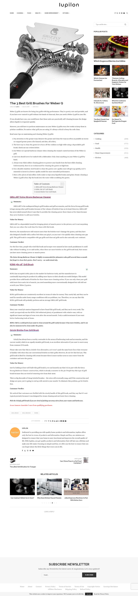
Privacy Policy (50, 587)
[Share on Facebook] (48, 421)
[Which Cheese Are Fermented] (102, 70)
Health (37, 13)
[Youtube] (124, 13)
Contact (39, 587)
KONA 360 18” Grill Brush (44, 189)
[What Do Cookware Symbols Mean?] (120, 93)
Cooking (20, 13)
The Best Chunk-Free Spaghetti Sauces (101, 120)
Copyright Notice (93, 587)
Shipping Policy (71, 590)
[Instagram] (119, 13)
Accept (89, 594)
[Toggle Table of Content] (61, 184)
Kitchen (65, 13)
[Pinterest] (121, 13)
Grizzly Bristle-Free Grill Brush (45, 192)
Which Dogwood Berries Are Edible (109, 61)
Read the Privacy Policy (101, 594)
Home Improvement (51, 13)
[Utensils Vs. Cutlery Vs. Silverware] (102, 93)
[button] (12, 491)
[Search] (127, 13)
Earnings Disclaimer (110, 587)
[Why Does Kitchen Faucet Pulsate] (49, 487)
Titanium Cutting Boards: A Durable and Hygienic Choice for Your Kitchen (120, 81)
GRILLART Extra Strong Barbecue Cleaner (49, 187)
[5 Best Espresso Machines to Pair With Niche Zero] (76, 487)
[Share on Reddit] (57, 421)
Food (29, 13)
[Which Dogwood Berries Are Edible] (111, 47)
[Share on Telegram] (61, 421)
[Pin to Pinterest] (52, 421)
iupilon (17, 106)
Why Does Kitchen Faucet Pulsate (49, 498)
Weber (36, 413)
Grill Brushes (26, 413)
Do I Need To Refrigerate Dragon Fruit (119, 121)
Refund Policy (85, 590)
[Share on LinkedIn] (54, 421)
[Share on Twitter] (50, 421)
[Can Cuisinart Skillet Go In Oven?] (22, 487)
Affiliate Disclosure (55, 590)
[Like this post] (46, 421)
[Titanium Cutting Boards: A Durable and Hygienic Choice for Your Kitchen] (120, 70)
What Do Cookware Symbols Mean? (119, 102)
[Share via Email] (65, 421)
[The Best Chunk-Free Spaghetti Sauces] (102, 111)
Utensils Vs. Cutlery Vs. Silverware (101, 102)
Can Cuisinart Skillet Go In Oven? (22, 498)
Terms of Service (65, 587)
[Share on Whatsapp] (59, 421)
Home (12, 13)
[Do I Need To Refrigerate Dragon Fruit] (120, 111)
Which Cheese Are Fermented (100, 79)
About (30, 587)
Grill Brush (15, 413)
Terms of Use (79, 587)
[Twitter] (117, 13)
